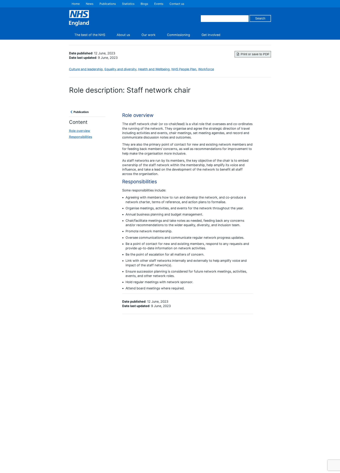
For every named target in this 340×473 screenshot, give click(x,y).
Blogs (144, 3)
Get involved (211, 35)
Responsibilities (80, 137)
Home (76, 3)
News (89, 3)
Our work (148, 35)
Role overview (79, 131)
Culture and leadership (86, 69)
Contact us (176, 3)
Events (158, 3)
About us (123, 35)
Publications (108, 3)
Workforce (206, 69)
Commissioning (178, 35)
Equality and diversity (120, 69)
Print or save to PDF (255, 54)
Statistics (128, 3)
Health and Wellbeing (154, 69)
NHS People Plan (183, 69)
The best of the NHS (89, 35)
